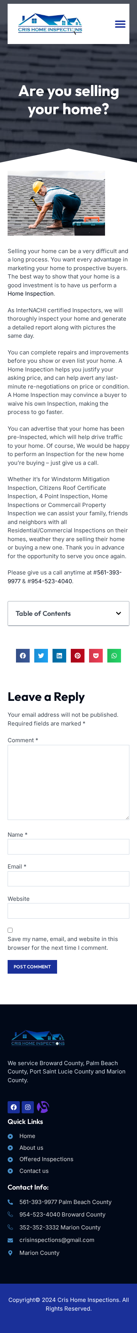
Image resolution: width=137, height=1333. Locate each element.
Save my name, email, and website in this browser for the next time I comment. (63, 943)
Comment (23, 740)
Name (18, 834)
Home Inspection (31, 293)
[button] (120, 23)
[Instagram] (28, 1107)
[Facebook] (14, 1107)
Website (19, 898)
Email (17, 866)
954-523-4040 (51, 581)
